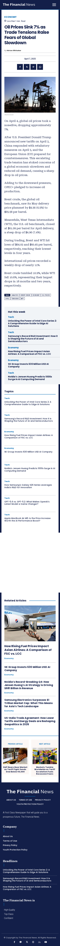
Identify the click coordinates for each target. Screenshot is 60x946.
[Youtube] (45, 942)
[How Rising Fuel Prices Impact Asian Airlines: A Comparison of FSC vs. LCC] (30, 623)
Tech (11, 317)
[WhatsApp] (40, 67)
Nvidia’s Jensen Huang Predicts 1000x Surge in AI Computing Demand (30, 378)
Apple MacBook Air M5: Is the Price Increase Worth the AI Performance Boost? (27, 519)
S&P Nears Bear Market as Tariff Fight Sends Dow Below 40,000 (15, 769)
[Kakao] (20, 942)
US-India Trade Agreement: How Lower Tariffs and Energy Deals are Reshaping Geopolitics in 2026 (29, 721)
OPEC (7, 298)
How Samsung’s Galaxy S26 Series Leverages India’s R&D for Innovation (28, 486)
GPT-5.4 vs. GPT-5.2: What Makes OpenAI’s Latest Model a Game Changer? (27, 503)
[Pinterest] (33, 67)
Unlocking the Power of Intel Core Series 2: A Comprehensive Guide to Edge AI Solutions (32, 323)
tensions (15, 298)
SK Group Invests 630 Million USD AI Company (28, 365)
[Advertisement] (30, 563)
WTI (22, 298)
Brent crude (25, 295)
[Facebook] (20, 67)
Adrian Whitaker (14, 50)
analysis (15, 295)
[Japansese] (39, 942)
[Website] (33, 942)
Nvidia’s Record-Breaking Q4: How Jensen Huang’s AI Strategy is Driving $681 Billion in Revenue (28, 685)
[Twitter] (27, 67)
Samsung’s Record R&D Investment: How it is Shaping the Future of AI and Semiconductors (33, 339)
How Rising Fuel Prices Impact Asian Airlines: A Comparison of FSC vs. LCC (29, 352)
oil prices (46, 295)
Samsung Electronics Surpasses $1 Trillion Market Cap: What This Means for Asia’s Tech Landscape (28, 703)
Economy (10, 17)
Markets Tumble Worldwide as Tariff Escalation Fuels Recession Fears (44, 770)
